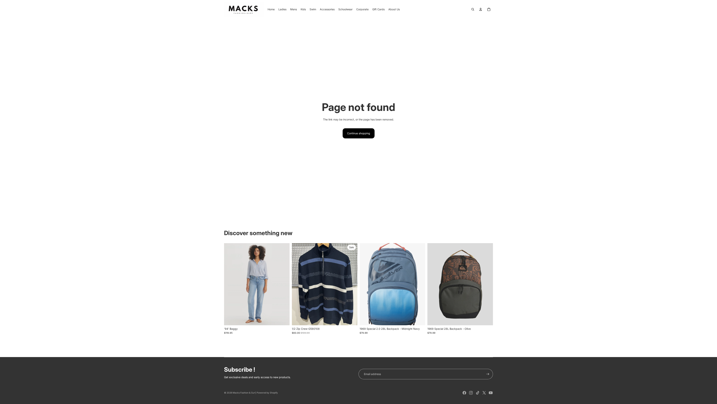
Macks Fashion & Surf (244, 392)
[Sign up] (487, 374)
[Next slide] (419, 284)
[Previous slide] (365, 284)
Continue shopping (358, 133)
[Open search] (473, 9)
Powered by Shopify (267, 392)
